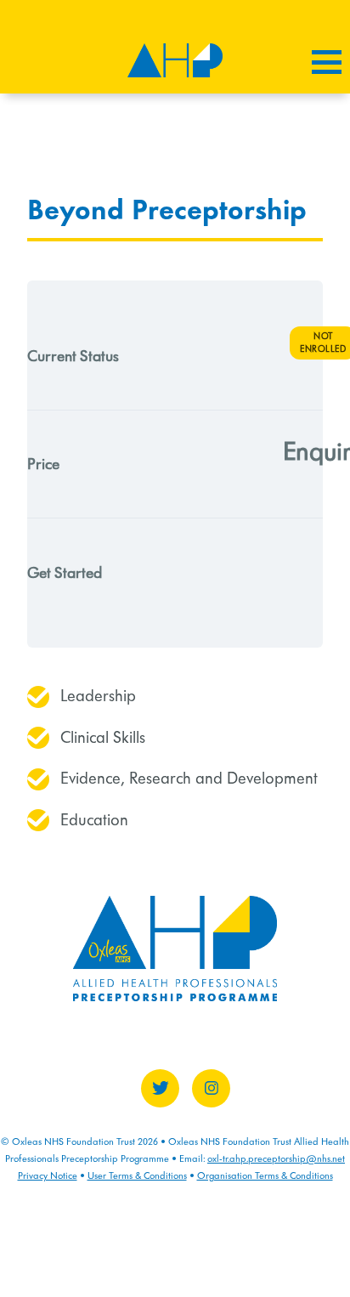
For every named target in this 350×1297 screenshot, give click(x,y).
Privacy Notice (47, 1175)
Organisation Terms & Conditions (265, 1175)
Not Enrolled (323, 342)
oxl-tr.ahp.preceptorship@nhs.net (276, 1158)
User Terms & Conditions (137, 1175)
